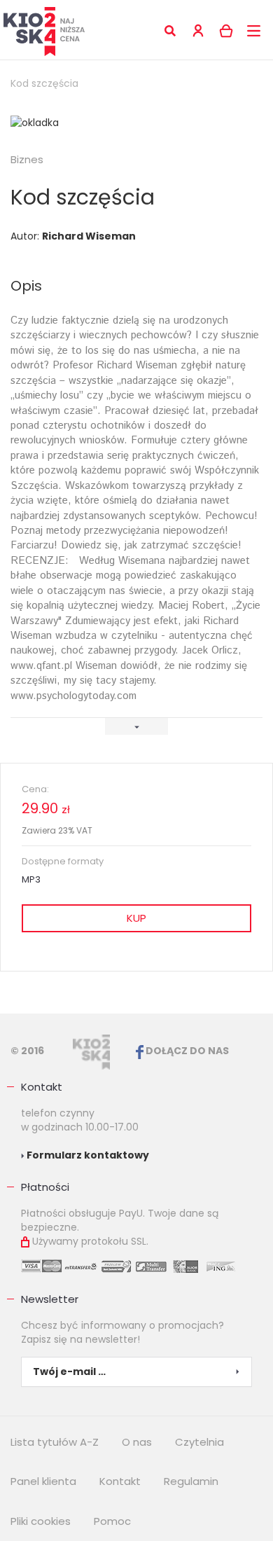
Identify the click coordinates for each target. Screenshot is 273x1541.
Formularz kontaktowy (86, 1155)
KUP (136, 918)
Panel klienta (43, 1481)
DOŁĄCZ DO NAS (186, 1051)
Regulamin (191, 1481)
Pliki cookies (40, 1521)
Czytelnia (199, 1442)
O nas (137, 1442)
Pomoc (112, 1521)
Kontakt (41, 1086)
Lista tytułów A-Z (54, 1442)
